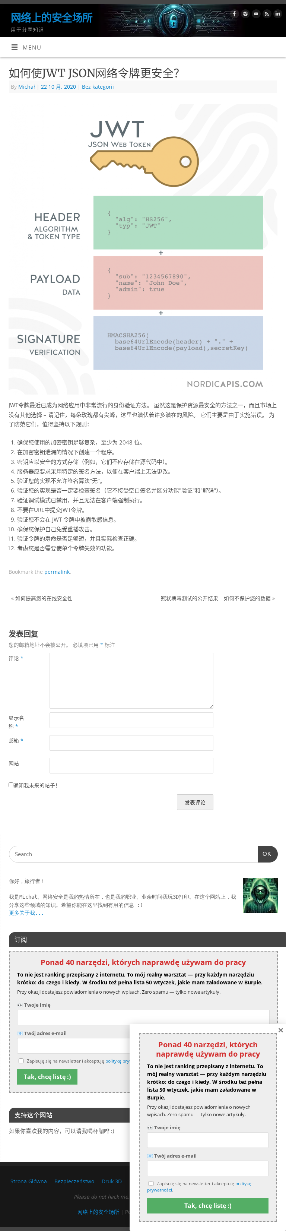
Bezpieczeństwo (74, 1181)
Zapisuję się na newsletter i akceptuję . (199, 1187)
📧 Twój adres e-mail (172, 1155)
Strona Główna (28, 1181)
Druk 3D (112, 1181)
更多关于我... (26, 913)
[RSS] (266, 15)
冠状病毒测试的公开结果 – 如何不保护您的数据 (218, 598)
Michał (26, 86)
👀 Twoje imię (34, 1004)
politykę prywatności (126, 1061)
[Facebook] (233, 15)
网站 (14, 763)
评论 (16, 658)
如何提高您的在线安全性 (42, 598)
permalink (57, 571)
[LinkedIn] (276, 15)
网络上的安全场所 (52, 17)
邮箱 (16, 740)
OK (264, 853)
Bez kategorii (98, 86)
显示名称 (16, 722)
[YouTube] (255, 15)
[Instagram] (244, 15)
